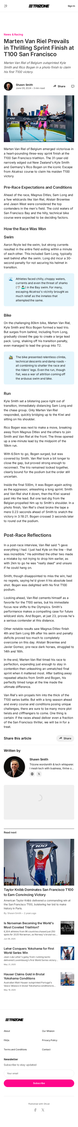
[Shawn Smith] (14, 766)
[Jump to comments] (72, 86)
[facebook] (35, 1110)
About (7, 1031)
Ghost (47, 1103)
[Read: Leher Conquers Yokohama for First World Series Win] (67, 953)
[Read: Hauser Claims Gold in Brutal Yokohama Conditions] (67, 979)
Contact (46, 1049)
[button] (5, 6)
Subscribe (39, 1083)
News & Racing (13, 34)
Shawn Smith (24, 84)
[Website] (32, 774)
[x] (43, 1110)
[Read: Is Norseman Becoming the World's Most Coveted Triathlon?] (67, 928)
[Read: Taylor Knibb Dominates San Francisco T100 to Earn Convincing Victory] (39, 862)
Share (61, 86)
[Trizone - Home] (39, 6)
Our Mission (48, 1031)
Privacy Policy (49, 1040)
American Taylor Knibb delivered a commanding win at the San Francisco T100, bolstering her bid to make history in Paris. (37, 904)
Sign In (71, 6)
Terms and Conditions (15, 1049)
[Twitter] (39, 774)
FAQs (6, 1040)
